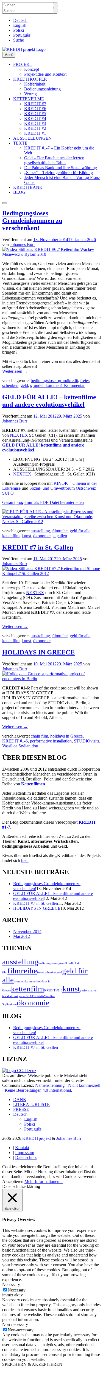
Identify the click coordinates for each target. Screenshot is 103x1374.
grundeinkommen (45, 385)
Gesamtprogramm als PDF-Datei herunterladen (43, 502)
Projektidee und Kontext (45, 74)
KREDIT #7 (35, 103)
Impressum (24, 1152)
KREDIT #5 (35, 113)
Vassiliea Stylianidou (20, 746)
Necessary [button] (11, 1284)
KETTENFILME (28, 98)
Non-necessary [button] (15, 1324)
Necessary (17, 1290)
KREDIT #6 (35, 108)
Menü (8, 55)
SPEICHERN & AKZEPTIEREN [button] (32, 1364)
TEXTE (20, 143)
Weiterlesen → (15, 371)
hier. (25, 860)
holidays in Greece (66, 736)
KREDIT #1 (35, 133)
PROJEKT (22, 64)
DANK (19, 1099)
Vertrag (30, 94)
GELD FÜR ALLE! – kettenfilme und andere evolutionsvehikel (49, 401)
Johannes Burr (22, 244)
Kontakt (22, 1147)
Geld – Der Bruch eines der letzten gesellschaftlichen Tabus (54, 160)
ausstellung (40, 531)
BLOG (19, 192)
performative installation (51, 741)
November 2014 (27, 931)
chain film (39, 736)
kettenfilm (11, 535)
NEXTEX (19, 435)
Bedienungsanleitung (42, 89)
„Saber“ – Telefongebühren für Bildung (58, 172)
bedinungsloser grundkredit (54, 380)
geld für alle (80, 531)
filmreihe (60, 531)
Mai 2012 (21, 936)
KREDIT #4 (35, 118)
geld (24, 385)
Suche (18, 40)
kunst (26, 535)
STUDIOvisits (86, 741)
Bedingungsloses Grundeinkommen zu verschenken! (32, 220)
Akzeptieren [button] (12, 1181)
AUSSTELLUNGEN (32, 138)
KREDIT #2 (35, 128)
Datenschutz (26, 1157)
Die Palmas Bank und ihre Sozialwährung (60, 167)
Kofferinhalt (34, 84)
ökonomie (42, 535)
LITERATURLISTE (31, 1104)
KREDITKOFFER (30, 79)
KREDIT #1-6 (15, 741)
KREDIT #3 (35, 123)
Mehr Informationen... (43, 1181)
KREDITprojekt (36, 1138)
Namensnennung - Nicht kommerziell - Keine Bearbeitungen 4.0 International (51, 1088)
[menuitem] (20, 20)
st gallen (60, 535)
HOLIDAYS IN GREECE (38, 652)
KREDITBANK (28, 187)
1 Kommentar (73, 385)
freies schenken (47, 972)
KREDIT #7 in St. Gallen (37, 547)
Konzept (31, 69)
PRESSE (21, 1109)
